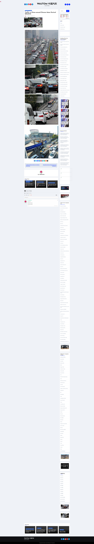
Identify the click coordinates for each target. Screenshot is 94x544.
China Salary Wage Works (63, 84)
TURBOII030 (41, 174)
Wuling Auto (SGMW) (63, 309)
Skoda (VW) (62, 437)
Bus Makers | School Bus (63, 331)
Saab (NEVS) (62, 431)
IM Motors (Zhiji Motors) (63, 268)
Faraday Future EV (63, 237)
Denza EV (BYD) (62, 231)
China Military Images (63, 66)
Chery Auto (62, 227)
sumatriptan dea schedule (64, 144)
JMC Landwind (62, 274)
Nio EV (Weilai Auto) (63, 286)
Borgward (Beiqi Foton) (63, 217)
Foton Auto (62, 241)
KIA (60, 392)
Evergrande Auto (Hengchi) (64, 235)
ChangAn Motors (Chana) (63, 225)
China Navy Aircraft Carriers (64, 64)
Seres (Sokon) (62, 294)
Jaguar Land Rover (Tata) (64, 388)
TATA (61, 443)
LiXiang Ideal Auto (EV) (63, 280)
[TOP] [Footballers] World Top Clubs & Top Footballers (64, 142)
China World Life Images (28, 10)
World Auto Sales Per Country (64, 74)
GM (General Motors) (63, 380)
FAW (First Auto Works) (63, 239)
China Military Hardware (63, 60)
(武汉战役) (61, 495)
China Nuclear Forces (63, 62)
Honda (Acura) (62, 382)
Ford (61, 378)
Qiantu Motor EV (62, 288)
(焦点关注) (61, 475)
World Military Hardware (63, 70)
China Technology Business (64, 58)
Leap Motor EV (62, 276)
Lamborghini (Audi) (63, 398)
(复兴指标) (61, 481)
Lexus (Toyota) (62, 400)
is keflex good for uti (63, 155)
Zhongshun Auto (62, 325)
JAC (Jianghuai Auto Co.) (64, 270)
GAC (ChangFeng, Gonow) (64, 245)
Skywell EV (61, 300)
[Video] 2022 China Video (52, 184)
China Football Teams (63, 78)
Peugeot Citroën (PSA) (63, 423)
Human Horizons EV (63, 264)
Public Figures (39, 528)
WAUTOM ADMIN (62, 497)
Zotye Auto (62, 329)
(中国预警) (61, 493)
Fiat (61, 374)
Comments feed (62, 27)
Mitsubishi (61, 419)
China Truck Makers (63, 333)
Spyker (61, 435)
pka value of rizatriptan (63, 136)
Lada (61, 396)
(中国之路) (61, 491)
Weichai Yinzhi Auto (63, 304)
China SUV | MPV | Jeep (63, 337)
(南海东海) (61, 489)
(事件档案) (61, 485)
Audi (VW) (61, 361)
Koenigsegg (62, 394)
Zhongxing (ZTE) (62, 327)
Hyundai (61, 384)
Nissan (61, 421)
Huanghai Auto (62, 260)
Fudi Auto (61, 243)
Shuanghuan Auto (63, 296)
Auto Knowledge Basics (63, 76)
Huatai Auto (62, 262)
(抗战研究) (61, 483)
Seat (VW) (61, 433)
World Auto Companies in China (64, 72)
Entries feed (62, 25)
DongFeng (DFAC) (62, 229)
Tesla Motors (62, 445)
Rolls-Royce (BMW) (63, 429)
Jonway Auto (62, 272)
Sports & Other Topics (63, 80)
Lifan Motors (62, 278)
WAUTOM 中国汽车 (47, 4)
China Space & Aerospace (64, 68)
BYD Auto (61, 221)
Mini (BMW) (61, 417)
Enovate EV (62, 233)
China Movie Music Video (63, 82)
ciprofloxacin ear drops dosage (64, 151)
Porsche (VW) (62, 425)
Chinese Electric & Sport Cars (64, 341)
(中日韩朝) (61, 487)
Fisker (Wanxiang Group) (63, 376)
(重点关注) (61, 477)
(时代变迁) (61, 479)
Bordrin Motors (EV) (63, 215)
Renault (61, 427)
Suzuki (61, 441)
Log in (61, 23)
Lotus (61, 402)
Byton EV (61, 223)
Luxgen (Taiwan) (62, 284)
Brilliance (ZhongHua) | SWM (64, 219)
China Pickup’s (62, 335)
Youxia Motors (62, 323)
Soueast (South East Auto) (64, 302)
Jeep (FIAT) (62, 390)
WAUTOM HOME (62, 501)
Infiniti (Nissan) (62, 386)
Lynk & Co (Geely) (62, 282)
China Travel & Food (63, 88)
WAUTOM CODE (62, 499)
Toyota (61, 447)
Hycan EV (61, 266)
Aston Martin (62, 359)
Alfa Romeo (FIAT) (62, 357)
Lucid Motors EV (62, 404)
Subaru (61, 439)
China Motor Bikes (62, 339)
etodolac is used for (63, 148)
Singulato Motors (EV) (63, 298)
